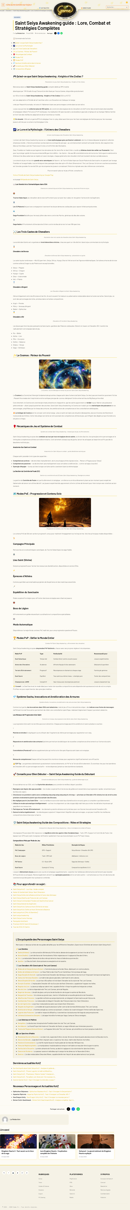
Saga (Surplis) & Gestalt (26, 975)
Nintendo (72, 1190)
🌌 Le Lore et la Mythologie (23, 46)
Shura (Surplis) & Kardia (26, 981)
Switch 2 (72, 1194)
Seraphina (21, 1023)
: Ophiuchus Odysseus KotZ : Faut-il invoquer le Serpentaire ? (42, 1091)
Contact (103, 1182)
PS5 (71, 1182)
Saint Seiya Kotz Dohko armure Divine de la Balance (31, 909)
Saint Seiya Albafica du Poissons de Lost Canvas (30, 898)
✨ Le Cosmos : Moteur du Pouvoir (25, 51)
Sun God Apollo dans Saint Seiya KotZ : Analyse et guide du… (34, 1068)
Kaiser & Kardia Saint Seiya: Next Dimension (29, 892)
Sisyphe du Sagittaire (26, 1007)
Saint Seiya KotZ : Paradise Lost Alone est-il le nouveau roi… (34, 1077)
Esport (41, 1194)
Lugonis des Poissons (26, 1012)
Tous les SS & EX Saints (21, 927)
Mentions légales (105, 1190)
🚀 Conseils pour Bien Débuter (24, 66)
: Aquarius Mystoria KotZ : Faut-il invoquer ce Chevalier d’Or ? (41, 1094)
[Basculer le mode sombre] (126, 2)
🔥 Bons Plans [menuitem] (86, 8)
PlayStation (73, 1179)
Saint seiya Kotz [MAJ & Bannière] (25, 912)
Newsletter (104, 1186)
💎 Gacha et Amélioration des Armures (27, 63)
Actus (40, 1179)
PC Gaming (42, 1197)
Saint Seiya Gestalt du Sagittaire (24, 904)
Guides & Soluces (44, 1186)
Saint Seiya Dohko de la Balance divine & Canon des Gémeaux (34, 895)
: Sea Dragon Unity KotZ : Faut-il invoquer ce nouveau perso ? (41, 1097)
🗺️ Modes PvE (18, 57)
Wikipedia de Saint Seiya (29, 179)
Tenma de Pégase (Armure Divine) (30, 1029)
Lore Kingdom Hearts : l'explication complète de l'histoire (53, 1152)
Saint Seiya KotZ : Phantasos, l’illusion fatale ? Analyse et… (34, 1074)
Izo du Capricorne (24, 1004)
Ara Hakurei (22, 1026)
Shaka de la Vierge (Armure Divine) (30, 969)
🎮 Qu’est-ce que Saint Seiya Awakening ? (27, 43)
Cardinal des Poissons (26, 1001)
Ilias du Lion (22, 989)
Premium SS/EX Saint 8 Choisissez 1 (26, 924)
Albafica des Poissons (26, 998)
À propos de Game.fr (107, 1179)
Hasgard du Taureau (25, 995)
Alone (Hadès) (23, 955)
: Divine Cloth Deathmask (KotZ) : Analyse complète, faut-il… (44, 1100)
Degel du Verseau (24, 992)
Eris (19, 958)
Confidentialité (105, 1194)
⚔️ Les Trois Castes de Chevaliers (25, 48)
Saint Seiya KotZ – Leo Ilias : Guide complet (28, 889)
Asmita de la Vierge (25, 1010)
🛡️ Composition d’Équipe (22, 69)
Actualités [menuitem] (45, 8)
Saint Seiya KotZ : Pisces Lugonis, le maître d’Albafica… (33, 1071)
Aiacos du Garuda (24, 1040)
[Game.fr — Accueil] (65, 9)
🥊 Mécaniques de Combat (22, 54)
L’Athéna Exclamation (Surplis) (29, 1015)
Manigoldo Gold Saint (20, 921)
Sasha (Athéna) (23, 952)
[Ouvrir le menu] (3, 4)
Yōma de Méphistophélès (27, 1045)
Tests (40, 1182)
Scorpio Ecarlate (24, 983)
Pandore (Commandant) (26, 1043)
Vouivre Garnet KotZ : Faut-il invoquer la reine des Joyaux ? (34, 1080)
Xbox (71, 1186)
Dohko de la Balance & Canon (28, 972)
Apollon (21, 961)
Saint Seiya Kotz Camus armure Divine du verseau (30, 907)
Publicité (103, 1197)
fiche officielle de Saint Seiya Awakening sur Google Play (33, 175)
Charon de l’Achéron (25, 1051)
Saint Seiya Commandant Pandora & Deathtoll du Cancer (33, 901)
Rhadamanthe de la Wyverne (28, 1037)
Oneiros (21, 1054)
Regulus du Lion (23, 986)
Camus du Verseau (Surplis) (28, 978)
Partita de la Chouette (26, 1048)
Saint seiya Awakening (21, 915)
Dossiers (8, 10)
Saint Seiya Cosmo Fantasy (22, 918)
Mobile (71, 1197)
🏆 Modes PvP (18, 60)
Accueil (2, 10)
